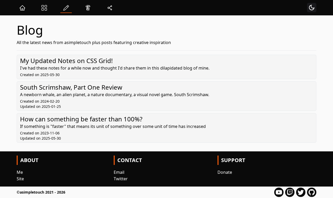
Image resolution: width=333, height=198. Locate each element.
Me (20, 172)
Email (119, 172)
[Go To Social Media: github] (311, 192)
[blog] (66, 7)
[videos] (44, 7)
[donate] (88, 7)
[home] (22, 7)
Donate (224, 172)
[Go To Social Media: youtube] (279, 192)
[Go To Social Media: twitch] (289, 192)
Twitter (121, 179)
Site (20, 179)
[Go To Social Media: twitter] (300, 192)
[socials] (110, 7)
